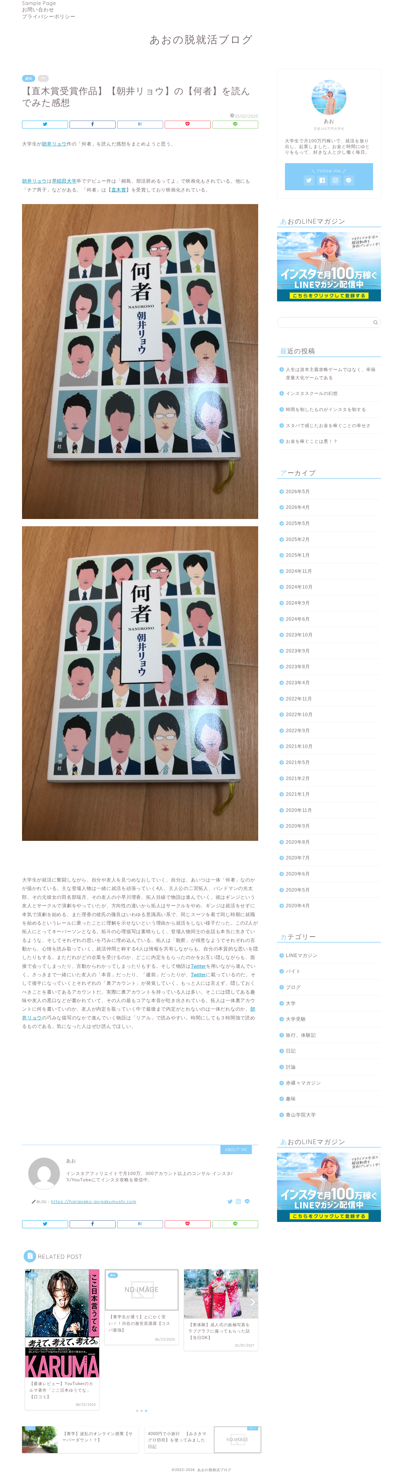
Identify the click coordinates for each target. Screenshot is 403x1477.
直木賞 (118, 189)
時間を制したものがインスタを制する (326, 409)
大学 (291, 1003)
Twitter (198, 966)
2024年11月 (299, 571)
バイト (293, 971)
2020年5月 (298, 889)
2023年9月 (298, 650)
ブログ (293, 987)
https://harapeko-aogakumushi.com (93, 1201)
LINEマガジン (302, 955)
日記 (291, 1050)
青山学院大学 (301, 1114)
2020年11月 (299, 810)
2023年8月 (298, 666)
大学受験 (296, 1019)
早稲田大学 (64, 181)
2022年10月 (299, 714)
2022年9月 (298, 730)
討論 (291, 1066)
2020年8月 (298, 842)
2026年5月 (298, 491)
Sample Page (39, 3)
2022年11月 (299, 698)
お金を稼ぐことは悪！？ (312, 441)
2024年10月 (299, 587)
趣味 (28, 78)
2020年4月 (298, 905)
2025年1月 (298, 555)
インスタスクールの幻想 (312, 393)
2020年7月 (298, 857)
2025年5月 (298, 523)
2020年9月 (298, 826)
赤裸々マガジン (303, 1083)
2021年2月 (298, 778)
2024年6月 (298, 619)
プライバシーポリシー (49, 16)
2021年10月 (299, 746)
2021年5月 (298, 762)
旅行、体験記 (301, 1035)
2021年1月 (298, 794)
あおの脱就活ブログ (201, 39)
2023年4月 (298, 682)
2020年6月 (298, 873)
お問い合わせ (38, 9)
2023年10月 (299, 634)
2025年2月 (298, 539)
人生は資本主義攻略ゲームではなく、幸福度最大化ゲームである (331, 373)
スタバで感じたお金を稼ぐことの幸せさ (328, 425)
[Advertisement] (140, 1085)
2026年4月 (298, 507)
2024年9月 (298, 603)
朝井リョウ (54, 143)
